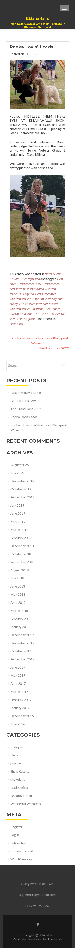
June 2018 (17, 586)
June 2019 (17, 513)
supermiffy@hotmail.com (37, 895)
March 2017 (19, 691)
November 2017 (22, 643)
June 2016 (17, 724)
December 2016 (22, 716)
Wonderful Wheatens (25, 804)
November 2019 (22, 481)
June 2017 (17, 667)
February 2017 (20, 700)
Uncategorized (30, 279)
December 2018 (22, 546)
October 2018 (20, 554)
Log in (14, 835)
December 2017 (22, 635)
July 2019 (17, 505)
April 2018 (18, 602)
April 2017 (18, 683)
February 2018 (20, 619)
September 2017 (22, 659)
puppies (16, 763)
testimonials (19, 787)
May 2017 (17, 675)
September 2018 (22, 562)
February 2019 (20, 538)
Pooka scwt (26, 304)
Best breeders (51, 284)
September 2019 (22, 497)
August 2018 (19, 570)
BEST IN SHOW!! (23, 401)
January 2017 (20, 708)
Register (16, 827)
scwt (39, 304)
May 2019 (17, 521)
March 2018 (19, 610)
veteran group (26, 319)
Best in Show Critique (25, 392)
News (48, 274)
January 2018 (20, 627)
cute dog (50, 299)
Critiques (17, 747)
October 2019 (20, 489)
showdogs (17, 779)
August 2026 (19, 465)
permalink (16, 324)
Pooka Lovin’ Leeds (24, 417)
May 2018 (17, 594)
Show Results (19, 771)
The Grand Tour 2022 (25, 409)
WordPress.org (21, 859)
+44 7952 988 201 (37, 906)
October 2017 (20, 651)
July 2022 (17, 473)
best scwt (16, 289)
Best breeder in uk (29, 284)
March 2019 (19, 530)
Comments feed (21, 851)
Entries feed (19, 843)
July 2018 (17, 578)
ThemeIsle (54, 939)
